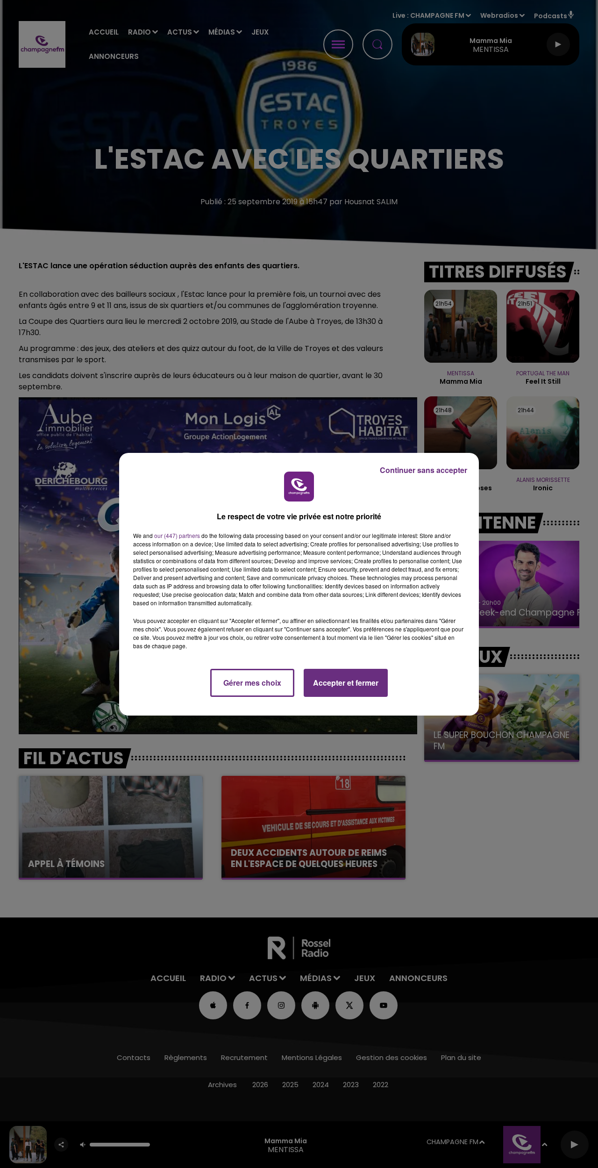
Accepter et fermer (345, 682)
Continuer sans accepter (423, 470)
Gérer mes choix (252, 682)
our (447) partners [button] (177, 535)
